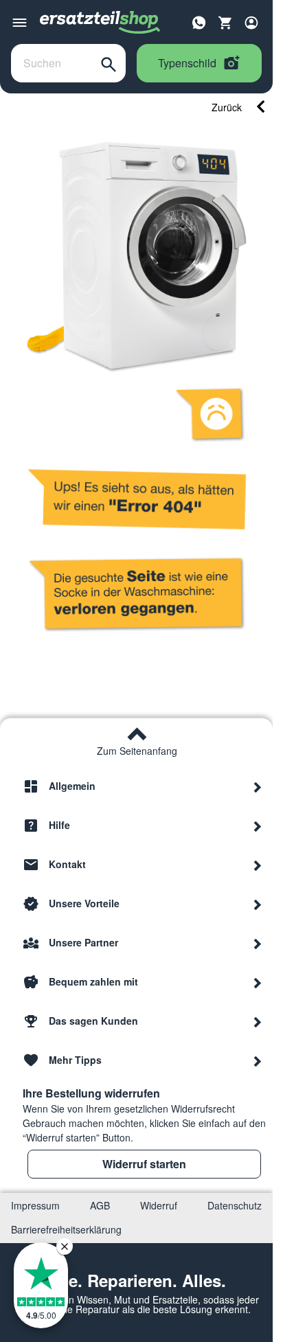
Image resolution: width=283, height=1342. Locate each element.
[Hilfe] (257, 825)
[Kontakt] (257, 864)
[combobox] (51, 63)
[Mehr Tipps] (257, 1060)
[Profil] (251, 22)
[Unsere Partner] (257, 943)
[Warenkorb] (225, 22)
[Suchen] (108, 63)
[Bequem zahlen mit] (257, 982)
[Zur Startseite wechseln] (100, 22)
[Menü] (19, 22)
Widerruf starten (144, 1164)
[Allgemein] (257, 786)
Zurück (227, 107)
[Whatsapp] (199, 21)
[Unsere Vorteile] (257, 904)
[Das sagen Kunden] (257, 1021)
